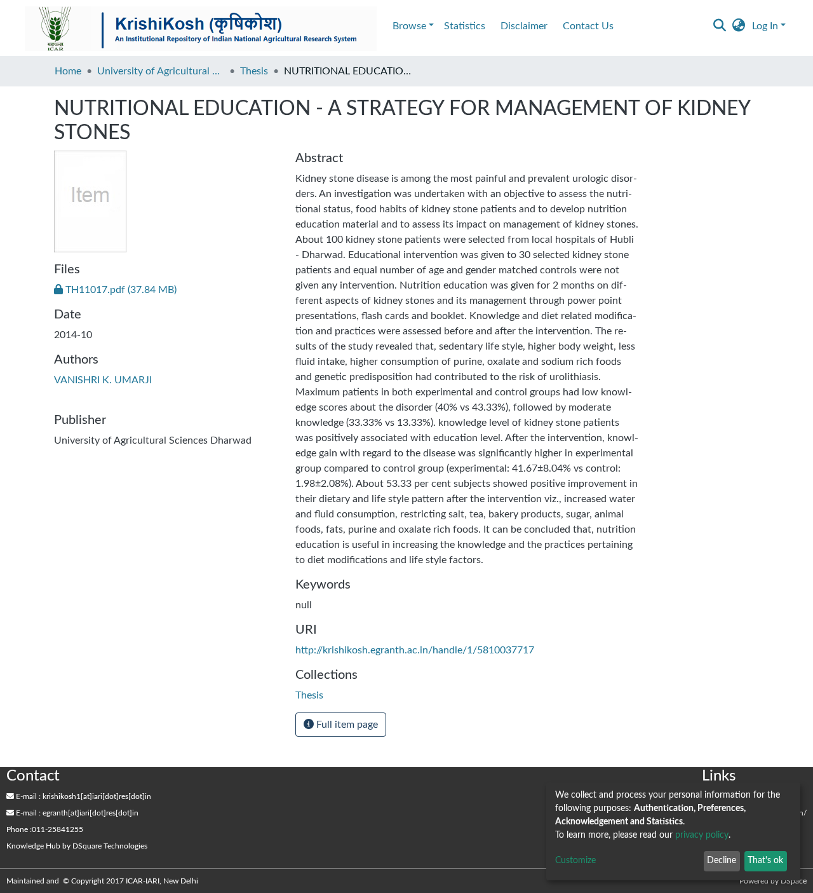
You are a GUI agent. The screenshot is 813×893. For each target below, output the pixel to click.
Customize (575, 860)
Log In (765, 26)
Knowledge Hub (33, 846)
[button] (739, 26)
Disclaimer (524, 26)
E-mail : (27, 796)
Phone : (19, 829)
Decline (721, 860)
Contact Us (588, 26)
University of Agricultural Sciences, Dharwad (160, 71)
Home (68, 71)
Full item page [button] (346, 724)
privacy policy (702, 835)
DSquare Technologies (109, 846)
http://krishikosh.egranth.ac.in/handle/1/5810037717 (414, 650)
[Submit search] (720, 26)
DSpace (794, 881)
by (76, 846)
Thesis (254, 71)
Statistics (464, 26)
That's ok (765, 860)
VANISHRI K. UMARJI (103, 380)
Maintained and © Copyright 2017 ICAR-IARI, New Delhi (103, 881)
